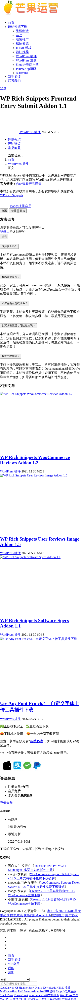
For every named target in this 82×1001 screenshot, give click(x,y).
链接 (22, 210)
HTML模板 (23, 47)
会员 (19, 35)
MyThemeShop (8, 991)
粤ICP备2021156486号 (62, 911)
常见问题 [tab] (14, 148)
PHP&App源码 (26, 68)
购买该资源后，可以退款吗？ (18, 325)
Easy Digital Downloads (42, 987)
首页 (11, 22)
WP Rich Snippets (11, 195)
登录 (3, 88)
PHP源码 (49, 991)
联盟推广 (22, 39)
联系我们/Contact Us (37, 915)
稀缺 (73, 999)
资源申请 (22, 31)
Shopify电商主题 (27, 64)
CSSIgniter (21, 987)
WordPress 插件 (26, 56)
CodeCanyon (7, 987)
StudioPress (6, 995)
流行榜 (31, 999)
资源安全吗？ (9, 246)
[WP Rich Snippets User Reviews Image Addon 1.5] (33, 475)
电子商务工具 (44, 999)
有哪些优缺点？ (11, 276)
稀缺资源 (22, 43)
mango (20, 206)
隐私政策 (16, 915)
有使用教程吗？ (11, 356)
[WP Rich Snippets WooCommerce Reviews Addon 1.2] (36, 394)
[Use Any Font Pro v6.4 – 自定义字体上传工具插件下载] (38, 638)
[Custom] (22, 73)
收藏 (4, 210)
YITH (22, 999)
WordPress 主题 (26, 60)
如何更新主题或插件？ (14, 303)
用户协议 (71, 915)
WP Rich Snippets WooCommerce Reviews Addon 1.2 (35, 460)
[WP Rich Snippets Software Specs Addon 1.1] (30, 557)
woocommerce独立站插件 (44, 995)
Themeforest (21, 995)
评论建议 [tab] (14, 143)
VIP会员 (14, 964)
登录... (4, 232)
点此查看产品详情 (28, 183)
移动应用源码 (61, 999)
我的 (11, 968)
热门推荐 (22, 52)
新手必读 (14, 76)
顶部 (11, 972)
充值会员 (6, 802)
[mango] (10, 132)
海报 (13, 210)
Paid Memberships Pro (31, 991)
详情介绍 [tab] (14, 139)
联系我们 (14, 81)
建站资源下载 (17, 26)
